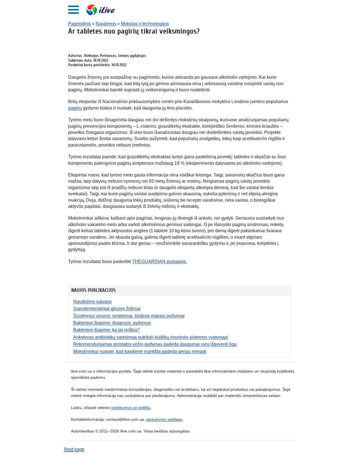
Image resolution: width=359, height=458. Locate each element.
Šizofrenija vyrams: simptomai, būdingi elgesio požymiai (129, 315)
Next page (74, 449)
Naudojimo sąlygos (92, 301)
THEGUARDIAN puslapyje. (159, 261)
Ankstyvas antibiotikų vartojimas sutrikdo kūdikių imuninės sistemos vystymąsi (150, 337)
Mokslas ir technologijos (145, 23)
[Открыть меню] (73, 10)
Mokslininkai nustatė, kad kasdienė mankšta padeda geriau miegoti (139, 351)
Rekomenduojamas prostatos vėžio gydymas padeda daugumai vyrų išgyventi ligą (154, 344)
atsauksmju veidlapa (164, 419)
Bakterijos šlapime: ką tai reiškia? (106, 329)
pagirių (75, 108)
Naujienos (106, 23)
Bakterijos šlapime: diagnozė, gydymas (112, 322)
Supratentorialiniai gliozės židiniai (107, 308)
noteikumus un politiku (131, 407)
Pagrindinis (79, 23)
